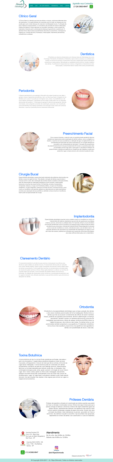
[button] (54, 6)
